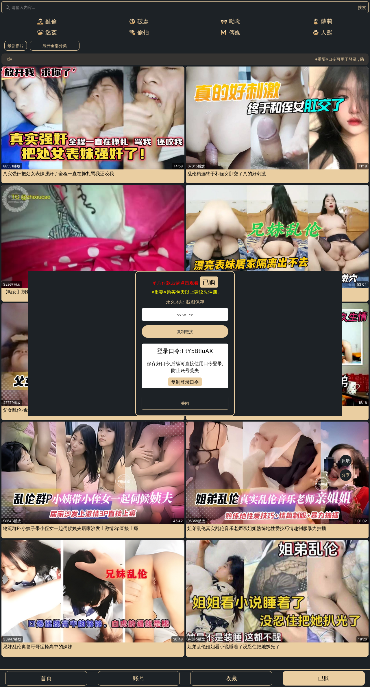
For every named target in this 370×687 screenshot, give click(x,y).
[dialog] (185, 343)
